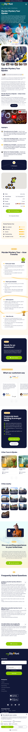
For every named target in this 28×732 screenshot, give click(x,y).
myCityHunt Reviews (5, 687)
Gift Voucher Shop (5, 683)
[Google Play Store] (14, 699)
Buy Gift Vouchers (15, 563)
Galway (9, 710)
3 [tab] (15, 168)
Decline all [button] (21, 726)
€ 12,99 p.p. (14, 211)
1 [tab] (12, 168)
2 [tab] (14, 168)
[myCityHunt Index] (8, 4)
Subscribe (14, 673)
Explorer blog (4, 685)
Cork (6, 710)
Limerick (13, 710)
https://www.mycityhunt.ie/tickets (10, 617)
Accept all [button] (7, 726)
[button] (14, 730)
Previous (11, 401)
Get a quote (14, 443)
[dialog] (14, 722)
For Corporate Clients (14, 215)
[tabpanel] (14, 163)
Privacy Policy (14, 670)
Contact (3, 689)
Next (16, 401)
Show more (14, 105)
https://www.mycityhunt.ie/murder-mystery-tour (13, 601)
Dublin (2, 710)
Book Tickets (15, 357)
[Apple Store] (14, 695)
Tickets (2, 681)
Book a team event (14, 439)
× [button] (26, 714)
